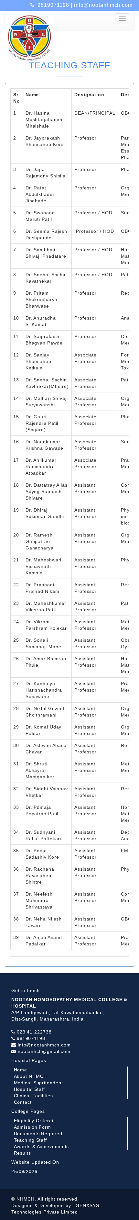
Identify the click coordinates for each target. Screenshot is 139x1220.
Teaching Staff (30, 1140)
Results (22, 1153)
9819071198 (53, 5)
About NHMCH (30, 1076)
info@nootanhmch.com (103, 5)
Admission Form (32, 1127)
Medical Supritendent (38, 1082)
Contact (23, 1102)
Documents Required (38, 1133)
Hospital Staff (29, 1089)
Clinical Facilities (33, 1095)
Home (20, 1069)
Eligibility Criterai (33, 1120)
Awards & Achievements (41, 1146)
